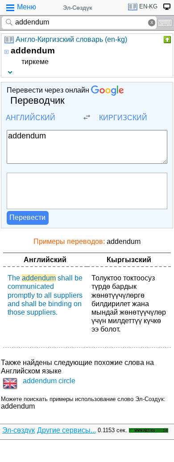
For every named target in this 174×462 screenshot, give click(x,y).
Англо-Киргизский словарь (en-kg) (71, 39)
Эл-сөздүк (18, 430)
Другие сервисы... (66, 430)
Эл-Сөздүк (77, 7)
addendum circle (49, 381)
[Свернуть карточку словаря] (166, 39)
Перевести (27, 217)
